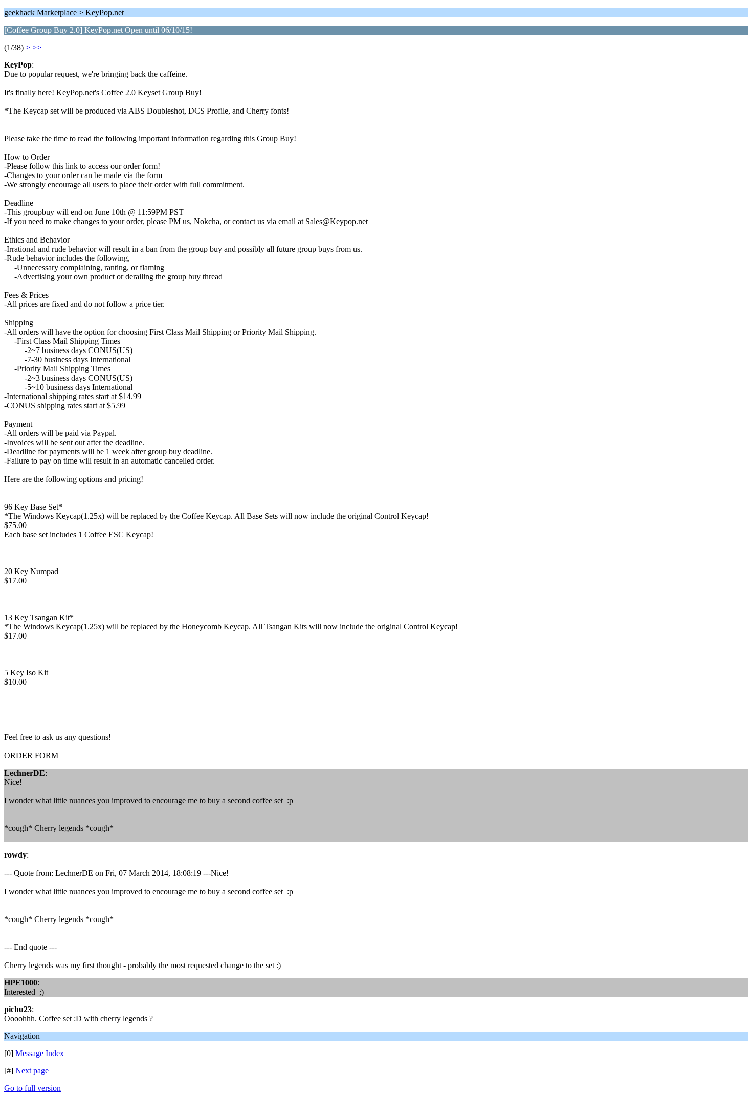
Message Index (39, 1053)
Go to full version (32, 1088)
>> (36, 47)
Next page (32, 1070)
